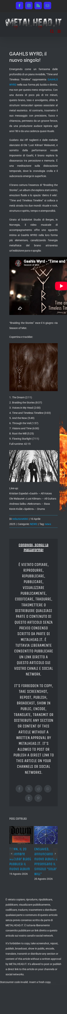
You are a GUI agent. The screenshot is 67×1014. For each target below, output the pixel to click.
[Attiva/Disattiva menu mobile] (59, 31)
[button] (11, 851)
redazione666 (20, 518)
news (48, 524)
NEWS (33, 524)
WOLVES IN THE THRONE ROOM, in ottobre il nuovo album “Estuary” (20, 859)
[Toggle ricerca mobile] (52, 31)
